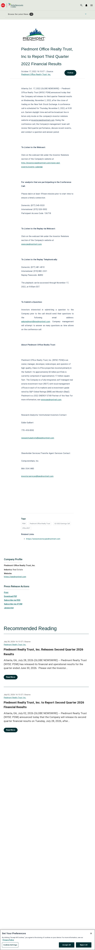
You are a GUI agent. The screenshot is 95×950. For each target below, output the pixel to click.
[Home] (12, 5)
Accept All (66, 945)
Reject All (83, 945)
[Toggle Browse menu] (85, 14)
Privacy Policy (8, 940)
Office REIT (26, 528)
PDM (23, 523)
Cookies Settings (10, 945)
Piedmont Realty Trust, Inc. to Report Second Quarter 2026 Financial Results (44, 705)
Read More (10, 677)
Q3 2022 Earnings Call (62, 523)
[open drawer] (91, 5)
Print (6, 592)
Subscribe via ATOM (13, 604)
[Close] (91, 933)
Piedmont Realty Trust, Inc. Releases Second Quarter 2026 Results (43, 652)
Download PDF (10, 596)
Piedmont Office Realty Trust (40, 523)
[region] (47, 939)
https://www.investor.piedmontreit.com (43, 539)
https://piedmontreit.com (15, 577)
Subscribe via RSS (12, 600)
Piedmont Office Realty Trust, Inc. (36, 74)
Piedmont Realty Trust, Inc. (15, 644)
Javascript (9, 608)
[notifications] (86, 5)
